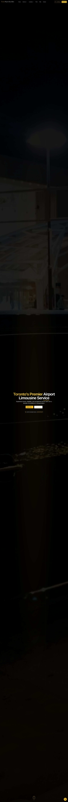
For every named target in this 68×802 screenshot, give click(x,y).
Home (19, 1)
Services (24, 1)
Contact (44, 1)
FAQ (40, 1)
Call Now (58, 1)
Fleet (36, 1)
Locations (31, 1)
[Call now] (65, 799)
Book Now (64, 1)
